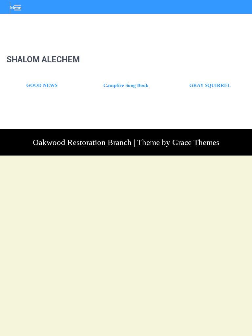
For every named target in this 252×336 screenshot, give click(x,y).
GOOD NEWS (41, 85)
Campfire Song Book (125, 85)
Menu (16, 7)
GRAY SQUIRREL (210, 85)
